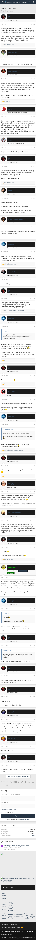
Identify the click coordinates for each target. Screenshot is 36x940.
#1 (34, 24)
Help (18, 927)
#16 (34, 465)
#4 (34, 116)
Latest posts (8, 842)
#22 (34, 645)
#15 (34, 424)
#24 (34, 697)
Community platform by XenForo (17, 932)
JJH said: (5, 331)
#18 (34, 520)
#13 (34, 375)
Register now (25, 819)
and (9, 44)
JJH (3, 11)
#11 (34, 298)
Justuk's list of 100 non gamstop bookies (4, 906)
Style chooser (4, 924)
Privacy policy (11, 927)
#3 (34, 79)
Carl (33, 836)
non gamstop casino (32, 916)
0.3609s (24, 937)
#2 (34, 60)
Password (4, 802)
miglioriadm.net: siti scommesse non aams (18, 916)
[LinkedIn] (14, 781)
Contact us (4, 927)
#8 (34, 227)
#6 (34, 166)
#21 (34, 608)
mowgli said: (6, 650)
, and (14, 310)
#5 (34, 147)
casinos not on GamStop (10, 916)
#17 (34, 491)
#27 (34, 765)
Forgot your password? (9, 809)
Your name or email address (10, 795)
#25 (34, 719)
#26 (34, 746)
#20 (34, 577)
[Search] (34, 2)
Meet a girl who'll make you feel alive (16, 846)
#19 (34, 547)
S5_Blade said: (7, 429)
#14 (34, 399)
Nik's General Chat (9, 849)
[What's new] (30, 2)
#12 (34, 326)
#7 (34, 198)
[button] (2, 2)
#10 (34, 279)
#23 (34, 676)
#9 (34, 252)
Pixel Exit (9, 934)
